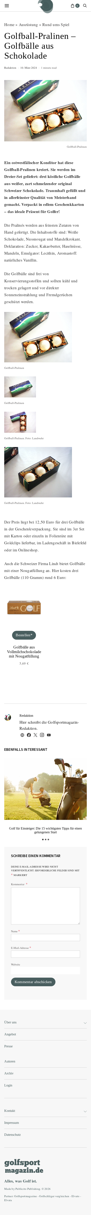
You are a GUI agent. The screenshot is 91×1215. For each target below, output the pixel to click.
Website (15, 964)
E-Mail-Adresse (21, 947)
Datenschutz (12, 1134)
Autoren (9, 1061)
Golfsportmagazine (25, 1196)
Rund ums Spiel (55, 24)
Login (8, 1085)
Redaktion (10, 68)
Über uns (10, 1022)
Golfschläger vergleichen (54, 1196)
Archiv (9, 1073)
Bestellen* (24, 635)
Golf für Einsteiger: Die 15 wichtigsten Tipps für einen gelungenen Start (45, 830)
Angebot (10, 1034)
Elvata (8, 1200)
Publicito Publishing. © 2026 (33, 1189)
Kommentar (18, 884)
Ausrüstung (28, 24)
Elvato (76, 1196)
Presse (8, 1046)
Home (9, 24)
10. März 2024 (28, 68)
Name (15, 931)
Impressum (11, 1122)
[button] (42, 839)
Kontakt (9, 1110)
